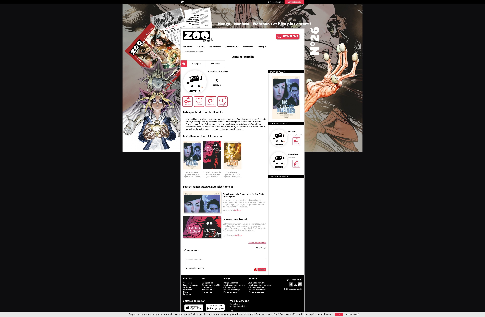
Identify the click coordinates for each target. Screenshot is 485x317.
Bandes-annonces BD (211, 285)
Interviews (187, 290)
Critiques (187, 287)
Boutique (262, 47)
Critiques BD (207, 287)
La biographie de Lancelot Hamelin (203, 112)
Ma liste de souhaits (238, 306)
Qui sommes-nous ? (294, 280)
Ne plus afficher (351, 314)
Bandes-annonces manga (234, 285)
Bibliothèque (215, 47)
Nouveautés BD (208, 290)
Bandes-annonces (190, 285)
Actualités (187, 47)
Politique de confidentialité (293, 289)
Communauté (232, 47)
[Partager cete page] (222, 101)
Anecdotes (187, 283)
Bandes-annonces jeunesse (259, 285)
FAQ (232, 311)
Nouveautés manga (231, 290)
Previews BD (207, 292)
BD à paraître (207, 283)
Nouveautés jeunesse (257, 290)
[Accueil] (183, 2)
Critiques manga (230, 287)
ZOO (185, 51)
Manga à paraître (230, 283)
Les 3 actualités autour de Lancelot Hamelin (208, 186)
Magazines (248, 47)
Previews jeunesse (256, 292)
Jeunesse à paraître (256, 283)
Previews (187, 294)
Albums (200, 47)
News (185, 292)
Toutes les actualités (257, 242)
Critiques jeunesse (256, 287)
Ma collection (235, 304)
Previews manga (230, 292)
